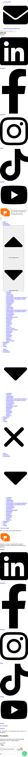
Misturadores (9, 318)
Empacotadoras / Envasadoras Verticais (15, 299)
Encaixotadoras (10, 300)
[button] (14, 437)
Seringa (8, 325)
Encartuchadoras (10, 301)
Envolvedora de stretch (12, 317)
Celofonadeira (9, 294)
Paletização (9, 319)
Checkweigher (9, 296)
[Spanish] (5, 33)
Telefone (2, 723)
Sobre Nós (5, 350)
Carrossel (8, 293)
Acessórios (9, 292)
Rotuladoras (9, 322)
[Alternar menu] (1, 218)
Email (1, 743)
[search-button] (15, 31)
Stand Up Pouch (10, 328)
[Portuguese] (1, 33)
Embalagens (6, 417)
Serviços (5, 418)
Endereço (2, 728)
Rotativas (8, 321)
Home (4, 349)
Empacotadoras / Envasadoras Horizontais (16, 297)
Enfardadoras (9, 303)
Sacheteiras (9, 324)
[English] (3, 33)
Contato (5, 421)
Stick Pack (8, 326)
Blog (4, 419)
